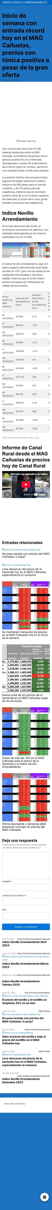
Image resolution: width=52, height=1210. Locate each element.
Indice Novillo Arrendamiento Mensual (33, 939)
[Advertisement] (26, 111)
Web (4, 910)
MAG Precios (8, 10)
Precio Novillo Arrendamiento (37, 993)
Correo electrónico (14, 896)
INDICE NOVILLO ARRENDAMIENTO (25, 2)
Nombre (7, 881)
